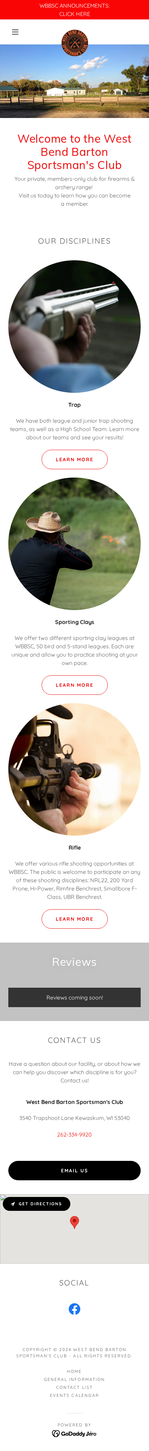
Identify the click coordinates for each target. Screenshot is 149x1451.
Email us (74, 1170)
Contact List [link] (74, 1387)
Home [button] (74, 1371)
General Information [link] (74, 1379)
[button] (15, 32)
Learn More (75, 459)
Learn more (75, 919)
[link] (75, 32)
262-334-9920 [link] (74, 1134)
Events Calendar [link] (74, 1395)
